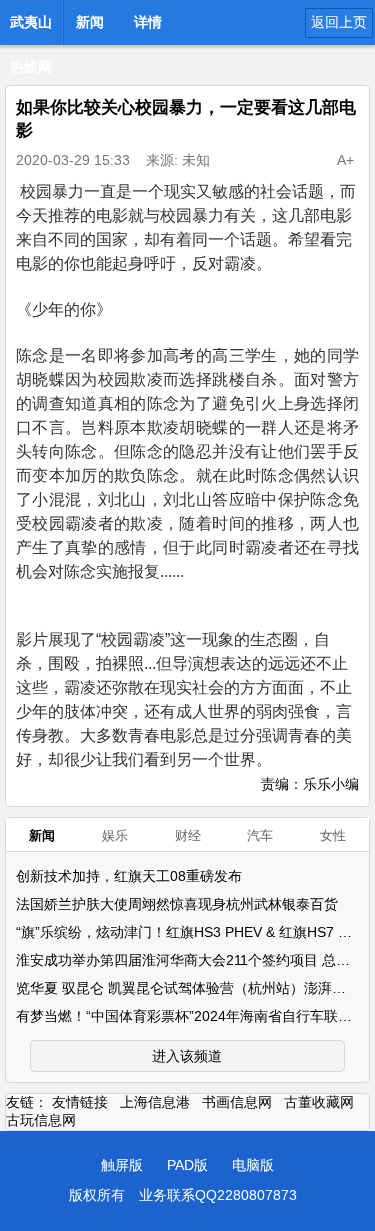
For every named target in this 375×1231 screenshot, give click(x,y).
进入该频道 (187, 1056)
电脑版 (253, 1165)
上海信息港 (155, 1102)
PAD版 (187, 1165)
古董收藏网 (319, 1102)
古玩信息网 (41, 1120)
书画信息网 (237, 1102)
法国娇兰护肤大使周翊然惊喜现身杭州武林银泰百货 (177, 904)
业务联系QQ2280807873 (218, 1195)
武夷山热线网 (31, 28)
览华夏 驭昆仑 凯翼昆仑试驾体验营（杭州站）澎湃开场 (188, 988)
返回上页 (339, 22)
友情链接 (80, 1102)
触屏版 (122, 1165)
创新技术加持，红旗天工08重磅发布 (129, 876)
